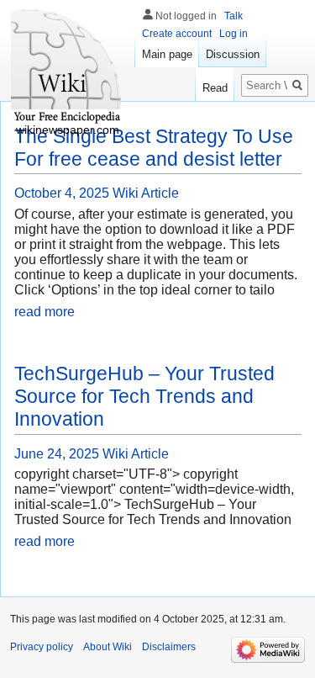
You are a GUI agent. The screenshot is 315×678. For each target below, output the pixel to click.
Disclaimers (169, 647)
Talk (233, 16)
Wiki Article (146, 193)
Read (215, 88)
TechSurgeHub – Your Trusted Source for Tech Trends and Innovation (144, 396)
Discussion (233, 54)
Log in (233, 34)
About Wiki (107, 647)
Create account (177, 34)
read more (44, 312)
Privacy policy (41, 647)
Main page (167, 54)
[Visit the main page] (67, 67)
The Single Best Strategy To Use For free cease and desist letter (153, 147)
